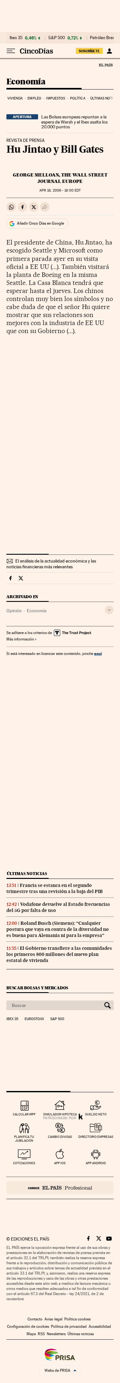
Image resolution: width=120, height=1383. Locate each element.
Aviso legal (53, 1319)
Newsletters (56, 1334)
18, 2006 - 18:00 (60, 190)
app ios (60, 1163)
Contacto (35, 1319)
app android (96, 1163)
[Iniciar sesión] (109, 51)
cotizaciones (24, 1163)
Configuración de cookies (28, 1326)
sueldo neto (96, 1114)
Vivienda (15, 98)
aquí (98, 653)
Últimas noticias (27, 873)
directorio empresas (95, 1136)
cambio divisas (60, 1136)
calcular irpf (24, 1114)
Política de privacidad (69, 1326)
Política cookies (77, 1319)
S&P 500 (56, 38)
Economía (25, 82)
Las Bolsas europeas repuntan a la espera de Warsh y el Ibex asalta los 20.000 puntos (74, 122)
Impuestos (55, 98)
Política (77, 98)
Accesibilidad (100, 1326)
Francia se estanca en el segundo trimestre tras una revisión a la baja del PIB (54, 888)
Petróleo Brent (103, 38)
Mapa (31, 1334)
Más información (20, 639)
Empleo (34, 98)
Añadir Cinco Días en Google (40, 223)
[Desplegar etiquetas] (109, 610)
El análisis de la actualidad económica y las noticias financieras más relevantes (51, 563)
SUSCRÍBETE (89, 51)
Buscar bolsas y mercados (37, 987)
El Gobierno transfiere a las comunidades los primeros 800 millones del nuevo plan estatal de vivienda (59, 954)
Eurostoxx (34, 1019)
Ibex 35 (16, 38)
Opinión (14, 610)
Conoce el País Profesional (60, 1187)
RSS (41, 1334)
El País (106, 65)
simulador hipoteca (60, 1114)
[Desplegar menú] (10, 51)
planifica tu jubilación (24, 1138)
